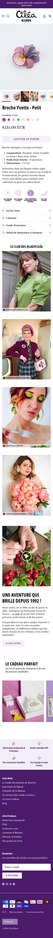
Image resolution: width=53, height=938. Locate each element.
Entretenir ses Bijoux (12, 787)
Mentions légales (16, 912)
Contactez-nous (10, 828)
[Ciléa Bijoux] (26, 16)
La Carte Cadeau (10, 799)
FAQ (4, 824)
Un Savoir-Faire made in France (18, 795)
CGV (4, 912)
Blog (4, 803)
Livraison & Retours (12, 832)
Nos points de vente (12, 841)
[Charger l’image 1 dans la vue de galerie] (26, 57)
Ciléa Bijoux (14, 928)
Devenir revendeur (12, 836)
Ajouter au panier (26, 139)
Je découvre (13, 643)
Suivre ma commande (13, 820)
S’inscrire (12, 875)
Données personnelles (35, 912)
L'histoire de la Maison (13, 791)
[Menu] (3, 16)
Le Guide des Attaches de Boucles (19, 782)
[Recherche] (9, 16)
